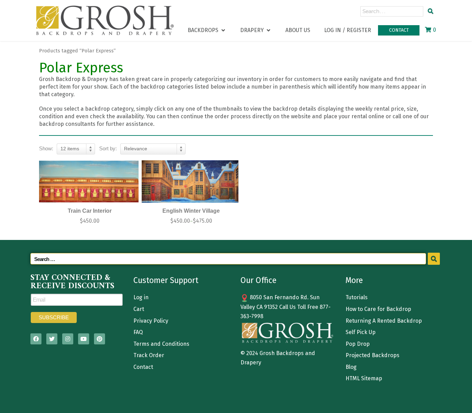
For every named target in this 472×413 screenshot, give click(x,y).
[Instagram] (67, 338)
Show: (46, 148)
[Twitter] (51, 338)
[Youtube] (83, 338)
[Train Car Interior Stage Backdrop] (89, 181)
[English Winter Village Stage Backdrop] (190, 181)
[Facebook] (35, 338)
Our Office (258, 280)
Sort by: (108, 148)
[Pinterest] (99, 338)
